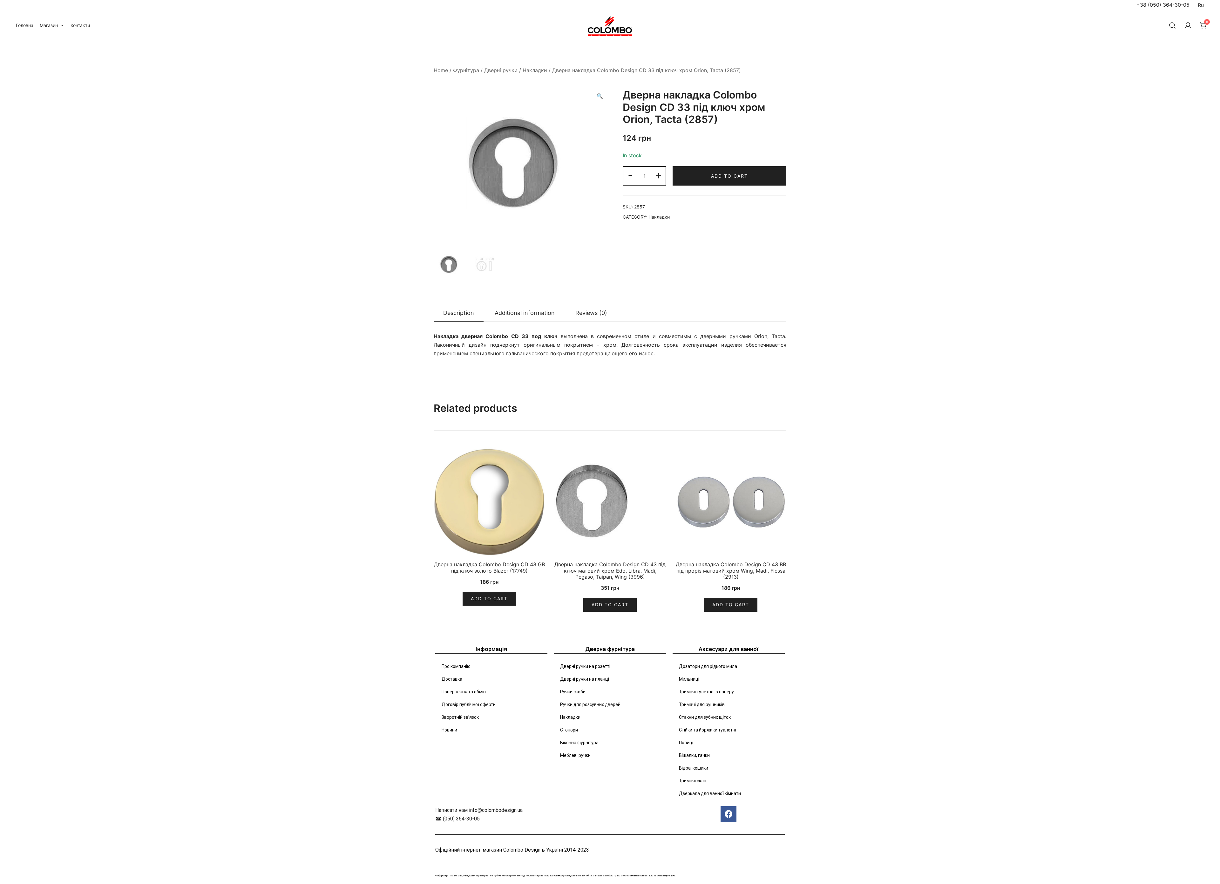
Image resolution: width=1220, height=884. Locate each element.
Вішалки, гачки (694, 755)
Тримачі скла (692, 780)
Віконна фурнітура (579, 742)
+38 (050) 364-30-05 (1163, 4)
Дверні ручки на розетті (585, 666)
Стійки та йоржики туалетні (707, 729)
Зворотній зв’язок (460, 717)
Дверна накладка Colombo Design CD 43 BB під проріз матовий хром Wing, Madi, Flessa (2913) (731, 570)
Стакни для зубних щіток (705, 717)
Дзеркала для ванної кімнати (710, 793)
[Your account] (1188, 25)
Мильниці (689, 679)
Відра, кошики (693, 768)
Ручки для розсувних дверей (590, 704)
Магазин (49, 25)
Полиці (686, 742)
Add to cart (729, 176)
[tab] (459, 313)
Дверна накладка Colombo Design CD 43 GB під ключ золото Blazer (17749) (489, 567)
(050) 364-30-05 (461, 819)
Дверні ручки (501, 70)
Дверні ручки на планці (584, 679)
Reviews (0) (591, 312)
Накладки (535, 70)
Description (458, 312)
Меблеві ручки (575, 755)
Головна (24, 25)
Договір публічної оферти (469, 704)
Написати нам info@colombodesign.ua (479, 810)
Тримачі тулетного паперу (706, 691)
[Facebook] (728, 814)
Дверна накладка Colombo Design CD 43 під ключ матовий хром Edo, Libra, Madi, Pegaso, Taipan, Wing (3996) (610, 570)
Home (441, 70)
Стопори (569, 729)
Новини (449, 729)
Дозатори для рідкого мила (708, 666)
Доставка (452, 679)
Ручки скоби (573, 691)
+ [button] (658, 175)
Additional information (525, 312)
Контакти (80, 25)
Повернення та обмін (464, 691)
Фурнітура (466, 70)
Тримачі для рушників (702, 704)
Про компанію (456, 666)
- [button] (630, 175)
